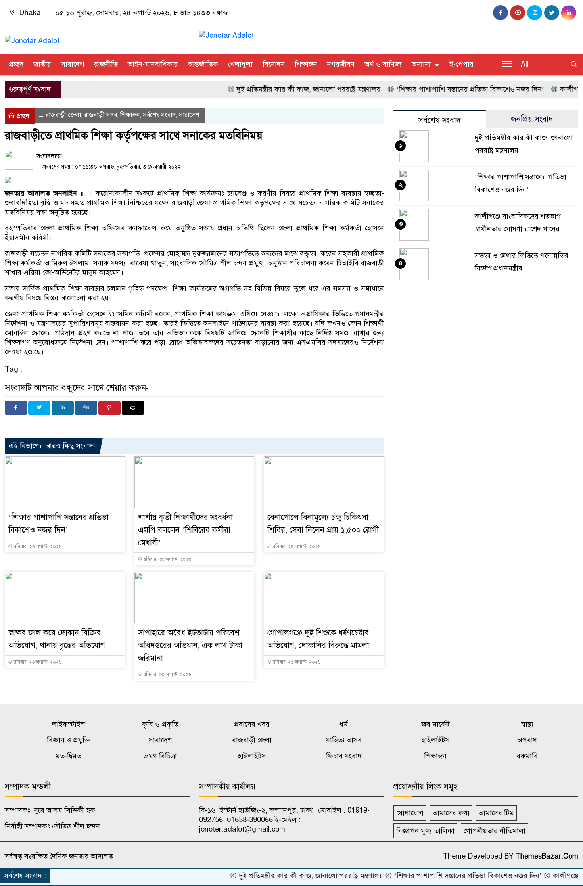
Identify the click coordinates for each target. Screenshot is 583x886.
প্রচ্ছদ (16, 64)
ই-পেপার (461, 64)
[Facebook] (16, 408)
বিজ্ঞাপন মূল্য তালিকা (425, 831)
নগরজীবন (341, 64)
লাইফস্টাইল (68, 724)
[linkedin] (568, 12)
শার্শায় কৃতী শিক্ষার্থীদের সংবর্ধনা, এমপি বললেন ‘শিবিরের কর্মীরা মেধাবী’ (186, 530)
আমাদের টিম (496, 813)
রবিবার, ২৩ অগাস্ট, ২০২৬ (37, 546)
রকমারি (527, 756)
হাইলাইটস (435, 740)
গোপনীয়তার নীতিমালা (494, 831)
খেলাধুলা (240, 64)
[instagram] (534, 12)
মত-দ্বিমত (68, 756)
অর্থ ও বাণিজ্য (383, 64)
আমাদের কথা (451, 813)
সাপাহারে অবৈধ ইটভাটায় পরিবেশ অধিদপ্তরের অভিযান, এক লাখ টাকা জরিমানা (190, 645)
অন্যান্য (421, 64)
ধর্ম (343, 724)
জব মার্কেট (435, 724)
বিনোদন (274, 64)
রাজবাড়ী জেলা (63, 115)
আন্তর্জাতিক (203, 64)
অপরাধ (527, 740)
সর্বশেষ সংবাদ (159, 115)
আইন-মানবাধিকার (153, 64)
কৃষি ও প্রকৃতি (160, 724)
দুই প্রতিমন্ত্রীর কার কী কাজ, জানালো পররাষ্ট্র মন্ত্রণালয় (292, 89)
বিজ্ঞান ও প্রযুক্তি (68, 740)
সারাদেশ (72, 64)
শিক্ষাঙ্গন (306, 64)
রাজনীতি (106, 64)
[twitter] (551, 12)
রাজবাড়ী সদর (100, 115)
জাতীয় (42, 64)
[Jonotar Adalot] (32, 37)
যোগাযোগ (410, 813)
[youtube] (517, 12)
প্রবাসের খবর (252, 724)
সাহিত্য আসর (344, 740)
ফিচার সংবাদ (344, 756)
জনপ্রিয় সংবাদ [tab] (532, 119)
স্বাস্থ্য (527, 724)
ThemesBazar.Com (547, 856)
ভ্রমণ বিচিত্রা (160, 756)
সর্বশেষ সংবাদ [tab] (439, 120)
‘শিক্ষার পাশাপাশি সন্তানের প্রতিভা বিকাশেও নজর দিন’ (454, 89)
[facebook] (500, 12)
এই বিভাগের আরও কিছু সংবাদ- (52, 445)
